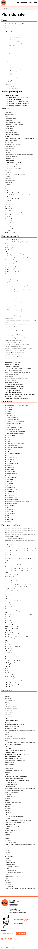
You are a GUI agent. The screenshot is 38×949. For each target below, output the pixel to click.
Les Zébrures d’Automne (11, 588)
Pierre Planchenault (10, 218)
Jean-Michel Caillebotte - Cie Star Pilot (15, 174)
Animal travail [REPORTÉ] (11, 782)
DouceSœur (8, 176)
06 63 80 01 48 (18, 910)
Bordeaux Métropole (10, 620)
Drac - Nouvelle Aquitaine (12, 616)
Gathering (7, 772)
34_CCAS (7, 475)
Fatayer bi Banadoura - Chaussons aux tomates (17, 780)
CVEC (6, 572)
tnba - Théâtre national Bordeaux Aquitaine (16, 661)
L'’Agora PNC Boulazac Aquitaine (13, 590)
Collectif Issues (9, 172)
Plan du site (8, 82)
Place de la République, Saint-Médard (15, 338)
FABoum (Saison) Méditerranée (13, 720)
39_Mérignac (8, 407)
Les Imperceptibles (10, 862)
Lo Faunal (7, 798)
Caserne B (7, 642)
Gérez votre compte (10, 50)
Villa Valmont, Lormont (11, 252)
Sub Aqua (7, 696)
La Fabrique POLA (10, 679)
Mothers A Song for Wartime (12, 830)
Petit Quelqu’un (9, 748)
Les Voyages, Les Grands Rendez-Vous (15, 760)
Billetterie (11, 54)
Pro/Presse (8, 84)
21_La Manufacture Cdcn (11, 457)
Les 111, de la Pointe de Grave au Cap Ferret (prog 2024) (20, 888)
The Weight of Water (10, 118)
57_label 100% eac (10, 509)
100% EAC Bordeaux (10, 576)
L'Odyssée (7, 702)
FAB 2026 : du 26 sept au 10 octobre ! (19, 101)
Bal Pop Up (8, 714)
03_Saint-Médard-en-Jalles (12, 419)
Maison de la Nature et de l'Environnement (16, 681)
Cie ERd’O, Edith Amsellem (12, 134)
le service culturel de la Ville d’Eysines (15, 564)
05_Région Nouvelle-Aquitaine (13, 423)
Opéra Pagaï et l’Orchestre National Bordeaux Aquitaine (19, 154)
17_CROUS (8, 449)
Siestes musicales (9, 762)
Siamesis (7, 694)
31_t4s (7, 493)
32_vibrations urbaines (11, 489)
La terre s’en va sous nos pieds (13, 744)
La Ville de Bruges (9, 582)
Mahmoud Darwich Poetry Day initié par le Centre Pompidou (20, 568)
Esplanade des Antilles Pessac (12, 308)
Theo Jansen (8, 112)
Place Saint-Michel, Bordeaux (12, 292)
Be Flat (7, 136)
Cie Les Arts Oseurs (10, 210)
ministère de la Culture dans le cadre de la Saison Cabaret (20, 540)
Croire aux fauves (9, 764)
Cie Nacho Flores (9, 158)
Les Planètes (8, 852)
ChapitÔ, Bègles (9, 376)
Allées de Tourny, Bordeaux (12, 374)
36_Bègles (8, 411)
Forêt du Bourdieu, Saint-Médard (13, 346)
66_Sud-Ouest (9, 479)
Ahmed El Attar (9, 142)
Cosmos (7, 838)
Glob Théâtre (8, 673)
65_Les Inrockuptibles (10, 477)
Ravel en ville (8, 736)
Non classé (15, 95)
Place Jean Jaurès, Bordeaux (12, 268)
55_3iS (7, 515)
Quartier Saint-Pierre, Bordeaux (13, 276)
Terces (6, 836)
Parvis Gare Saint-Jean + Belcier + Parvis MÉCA (18, 368)
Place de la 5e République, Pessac (14, 298)
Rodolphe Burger (9, 148)
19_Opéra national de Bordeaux (13, 453)
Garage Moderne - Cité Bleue (13, 657)
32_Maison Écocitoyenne (11, 499)
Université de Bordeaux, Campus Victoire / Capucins (18, 316)
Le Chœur (7, 848)
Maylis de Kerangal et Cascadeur (13, 122)
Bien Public (8, 556)
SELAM (7, 734)
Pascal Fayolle (8, 182)
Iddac (6, 596)
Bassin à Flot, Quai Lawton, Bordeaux (14, 248)
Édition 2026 (8, 32)
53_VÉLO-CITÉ (9, 511)
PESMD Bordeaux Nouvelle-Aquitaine (14, 208)
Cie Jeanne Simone (10, 160)
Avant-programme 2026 (15, 36)
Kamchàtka (8, 206)
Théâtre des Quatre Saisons (12, 669)
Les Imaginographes (10, 864)
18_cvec (7, 451)
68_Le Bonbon (9, 483)
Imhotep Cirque (9, 651)
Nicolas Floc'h (8, 220)
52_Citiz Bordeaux (10, 513)
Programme (22, 3)
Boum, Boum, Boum (10, 824)
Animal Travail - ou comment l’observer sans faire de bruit (20, 742)
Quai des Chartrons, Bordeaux (13, 362)
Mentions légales (9, 80)
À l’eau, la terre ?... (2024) (12, 826)
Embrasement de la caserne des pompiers (16, 776)
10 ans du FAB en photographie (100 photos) (16, 24)
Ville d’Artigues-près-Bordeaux (13, 663)
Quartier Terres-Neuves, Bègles (13, 334)
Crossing (7, 722)
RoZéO (7, 800)
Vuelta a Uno (8, 832)
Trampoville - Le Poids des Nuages (14, 872)
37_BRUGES (8, 409)
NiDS (6, 774)
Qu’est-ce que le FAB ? (15, 72)
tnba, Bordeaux (9, 318)
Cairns (6, 878)
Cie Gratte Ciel (9, 216)
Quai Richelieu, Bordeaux (11, 270)
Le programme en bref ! (15, 70)
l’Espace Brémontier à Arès (12, 562)
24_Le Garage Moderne (11, 463)
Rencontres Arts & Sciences (16, 42)
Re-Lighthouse (8, 710)
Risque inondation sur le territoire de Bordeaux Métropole (20, 788)
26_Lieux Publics (9, 467)
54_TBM (7, 507)
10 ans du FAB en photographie (13, 802)
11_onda (7, 437)
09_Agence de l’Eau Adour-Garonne (14, 433)
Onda (6, 618)
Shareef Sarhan (9, 128)
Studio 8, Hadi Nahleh (11, 140)
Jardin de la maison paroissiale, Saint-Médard (17, 344)
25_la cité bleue (9, 465)
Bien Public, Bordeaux (10, 278)
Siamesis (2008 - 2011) (11, 876)
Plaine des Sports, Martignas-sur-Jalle (15, 352)
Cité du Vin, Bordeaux (10, 380)
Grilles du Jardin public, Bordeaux (14, 388)
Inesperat (7, 806)
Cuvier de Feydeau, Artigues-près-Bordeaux (16, 378)
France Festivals (9, 644)
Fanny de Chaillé (9, 222)
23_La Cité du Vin (9, 461)
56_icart (7, 517)
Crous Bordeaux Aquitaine (12, 608)
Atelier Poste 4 (8, 947)
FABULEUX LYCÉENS (14, 68)
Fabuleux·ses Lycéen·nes (15, 99)
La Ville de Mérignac (10, 578)
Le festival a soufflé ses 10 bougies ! (18, 105)
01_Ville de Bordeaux (10, 415)
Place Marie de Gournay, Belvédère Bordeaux (17, 280)
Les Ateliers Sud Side (10, 544)
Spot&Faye (8, 190)
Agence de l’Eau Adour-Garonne (13, 622)
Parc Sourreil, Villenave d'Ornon (13, 342)
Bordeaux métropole (10, 180)
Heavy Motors (8, 794)
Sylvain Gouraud (9, 126)
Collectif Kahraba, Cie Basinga (13, 162)
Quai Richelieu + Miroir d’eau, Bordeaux (15, 272)
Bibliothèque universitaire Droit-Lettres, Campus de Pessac (20, 394)
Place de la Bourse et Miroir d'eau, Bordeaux (16, 398)
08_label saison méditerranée (13, 429)
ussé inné (7, 204)
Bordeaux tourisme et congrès (12, 633)
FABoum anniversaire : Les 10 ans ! (14, 778)
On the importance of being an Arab (14, 724)
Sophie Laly (8, 150)
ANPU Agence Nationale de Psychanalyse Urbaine (18, 232)
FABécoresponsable (14, 64)
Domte (6, 740)
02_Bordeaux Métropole (11, 417)
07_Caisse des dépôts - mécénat (13, 427)
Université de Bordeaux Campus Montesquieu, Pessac (19, 300)
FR (4, 6)
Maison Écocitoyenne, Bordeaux (13, 392)
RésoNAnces (8, 170)
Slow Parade (8, 810)
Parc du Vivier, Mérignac (11, 266)
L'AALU (7, 858)
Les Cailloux (8, 882)
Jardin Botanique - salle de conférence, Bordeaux (18, 256)
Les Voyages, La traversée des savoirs (14, 758)
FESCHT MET (8, 812)
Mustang (7, 704)
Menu (30, 2)
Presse (18, 946)
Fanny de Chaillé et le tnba (12, 226)
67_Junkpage (8, 481)
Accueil (7, 26)
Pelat (6, 766)
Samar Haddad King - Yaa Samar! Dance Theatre (18, 194)
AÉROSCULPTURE (9, 130)
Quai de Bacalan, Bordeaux (12, 364)
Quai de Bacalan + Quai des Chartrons (15, 310)
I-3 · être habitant (9, 856)
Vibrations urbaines (10, 655)
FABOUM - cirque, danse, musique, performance (18, 820)
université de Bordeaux (11, 624)
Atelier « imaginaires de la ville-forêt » (15, 750)
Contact (7, 30)
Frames (7, 746)
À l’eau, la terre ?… (10, 796)
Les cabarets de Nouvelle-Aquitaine (14, 124)
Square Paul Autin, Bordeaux (12, 264)
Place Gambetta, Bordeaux (12, 366)
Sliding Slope (8, 884)
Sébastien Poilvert (21, 947)
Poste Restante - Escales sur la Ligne (14, 770)
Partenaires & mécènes (15, 76)
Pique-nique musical (10, 752)
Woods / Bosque (9, 768)
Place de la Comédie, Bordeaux (13, 296)
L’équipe (11, 74)
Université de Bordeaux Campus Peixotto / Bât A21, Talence (20, 290)
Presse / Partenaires (14, 88)
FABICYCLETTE (12, 66)
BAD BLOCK (8, 840)
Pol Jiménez (8, 188)
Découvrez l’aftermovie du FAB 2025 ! (19, 103)
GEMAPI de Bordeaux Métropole (13, 627)
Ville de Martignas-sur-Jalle (12, 685)
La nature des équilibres (11, 708)
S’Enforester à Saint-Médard (16, 44)
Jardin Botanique (9, 542)
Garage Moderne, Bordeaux (12, 274)
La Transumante (9, 886)
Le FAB (7, 62)
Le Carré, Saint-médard (11, 306)
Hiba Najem (8, 224)
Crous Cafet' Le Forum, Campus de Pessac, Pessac (18, 324)
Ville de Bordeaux (9, 631)
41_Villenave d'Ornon (11, 497)
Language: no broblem (11, 728)
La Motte (7, 868)
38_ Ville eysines (9, 491)
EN (2, 6)
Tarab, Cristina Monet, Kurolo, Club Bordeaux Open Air (19, 138)
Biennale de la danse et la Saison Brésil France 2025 (19, 614)
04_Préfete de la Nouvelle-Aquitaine (14, 421)
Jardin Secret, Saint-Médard (12, 390)
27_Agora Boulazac (10, 469)
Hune (6, 874)
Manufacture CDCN (10, 675)
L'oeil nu (7, 828)
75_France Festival (10, 487)
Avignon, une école (10, 786)
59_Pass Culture (9, 519)
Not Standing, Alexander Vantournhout (15, 164)
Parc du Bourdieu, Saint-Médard (13, 336)
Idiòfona (7, 880)
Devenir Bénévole (13, 58)
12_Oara (7, 439)
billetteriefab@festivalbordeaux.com (18, 912)
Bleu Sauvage (8, 698)
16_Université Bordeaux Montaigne (14, 447)
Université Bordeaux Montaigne (13, 610)
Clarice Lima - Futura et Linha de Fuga (15, 212)
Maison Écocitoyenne (10, 665)
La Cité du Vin (8, 653)
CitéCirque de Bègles (10, 677)
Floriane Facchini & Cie (11, 156)
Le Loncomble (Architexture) (12, 866)
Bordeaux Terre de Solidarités (12, 646)
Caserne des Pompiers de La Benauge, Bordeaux (17, 372)
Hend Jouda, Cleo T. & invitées (13, 144)
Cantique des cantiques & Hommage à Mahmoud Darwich (20, 730)
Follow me (7, 718)
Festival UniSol (9, 606)
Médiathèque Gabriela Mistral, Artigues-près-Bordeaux (19, 254)
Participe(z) (11, 60)
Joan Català (8, 230)
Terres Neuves (8, 592)
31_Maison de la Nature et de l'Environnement (17, 501)
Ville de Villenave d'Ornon (12, 683)
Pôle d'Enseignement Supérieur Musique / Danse (17, 637)
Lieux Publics (8, 546)
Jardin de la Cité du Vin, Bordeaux (14, 240)
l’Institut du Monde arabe (11, 566)
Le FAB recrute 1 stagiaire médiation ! (18, 97)
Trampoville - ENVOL (10, 870)
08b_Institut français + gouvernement (15, 431)
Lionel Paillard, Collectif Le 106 (13, 168)
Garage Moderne (9, 659)
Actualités (7, 28)
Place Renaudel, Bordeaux (12, 250)
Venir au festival (13, 56)
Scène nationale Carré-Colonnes (13, 629)
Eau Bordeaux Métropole (11, 671)
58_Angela (8, 521)
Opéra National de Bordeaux (12, 574)
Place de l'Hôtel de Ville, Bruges (13, 262)
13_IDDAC (8, 441)
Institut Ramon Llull (10, 638)
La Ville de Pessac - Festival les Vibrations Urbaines (18, 570)
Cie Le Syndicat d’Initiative (12, 166)
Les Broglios (8, 860)
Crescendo (8, 804)
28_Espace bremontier (11, 473)
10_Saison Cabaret (10, 435)
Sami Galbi (8, 178)
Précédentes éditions (14, 78)
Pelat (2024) (8, 818)
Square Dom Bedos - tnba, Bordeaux (14, 386)
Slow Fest (7, 202)
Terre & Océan (9, 635)
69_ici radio (8, 485)
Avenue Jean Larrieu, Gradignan (13, 354)
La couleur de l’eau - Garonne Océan (15, 816)
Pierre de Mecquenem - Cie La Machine (15, 214)
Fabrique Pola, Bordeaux (11, 328)
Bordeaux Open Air (10, 554)
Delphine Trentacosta (10, 228)
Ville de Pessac (9, 687)
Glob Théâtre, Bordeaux (11, 382)
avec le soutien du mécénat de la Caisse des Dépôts (18, 528)
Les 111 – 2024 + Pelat (11, 792)
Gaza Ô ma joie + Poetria (12, 726)
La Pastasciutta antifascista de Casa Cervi (15, 738)
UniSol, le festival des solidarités (13, 604)
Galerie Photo (12, 46)
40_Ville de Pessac (10, 505)
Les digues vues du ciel (11, 784)
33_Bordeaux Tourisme (11, 503)
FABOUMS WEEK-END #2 (16, 38)
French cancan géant (10, 706)
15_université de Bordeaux (12, 445)
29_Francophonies (10, 471)
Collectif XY (8, 200)
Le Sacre (7, 854)
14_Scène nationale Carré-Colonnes (14, 443)
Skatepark (7, 850)
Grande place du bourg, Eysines (13, 356)
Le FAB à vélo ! (13, 40)
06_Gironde (8, 425)
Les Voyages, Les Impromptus (12, 756)
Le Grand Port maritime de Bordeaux (14, 538)
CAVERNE (7, 834)
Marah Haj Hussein (10, 146)
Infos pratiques (9, 52)
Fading (7, 732)
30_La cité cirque (9, 495)
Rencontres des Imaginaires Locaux (14, 594)
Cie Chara (7, 152)
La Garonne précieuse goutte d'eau (14, 790)
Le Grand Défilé (9, 716)
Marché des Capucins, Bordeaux (13, 340)
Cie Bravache (8, 120)
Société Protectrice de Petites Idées (14, 198)
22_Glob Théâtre (9, 459)
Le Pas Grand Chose (10, 842)
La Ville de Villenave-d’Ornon (12, 580)
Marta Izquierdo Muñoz (11, 132)
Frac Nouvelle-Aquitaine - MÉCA (13, 649)
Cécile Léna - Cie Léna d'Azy (12, 192)
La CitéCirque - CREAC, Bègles (13, 396)
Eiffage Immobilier (10, 640)
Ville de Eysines (9, 667)
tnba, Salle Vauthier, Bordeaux (13, 282)
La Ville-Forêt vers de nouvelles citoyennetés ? (17, 754)
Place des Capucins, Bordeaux (13, 294)
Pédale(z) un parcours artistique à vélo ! (15, 822)
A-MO (6, 116)
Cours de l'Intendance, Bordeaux (13, 370)
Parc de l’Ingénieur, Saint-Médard (14, 384)
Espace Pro (11, 86)
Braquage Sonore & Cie (11, 114)
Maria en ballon (9, 712)
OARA (6, 598)
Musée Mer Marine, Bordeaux (13, 246)
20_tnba (7, 455)
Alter (6, 814)
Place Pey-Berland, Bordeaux (12, 326)
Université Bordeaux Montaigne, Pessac (15, 302)
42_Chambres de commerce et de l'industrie (16, 405)
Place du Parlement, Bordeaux (13, 304)
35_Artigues (8, 413)
